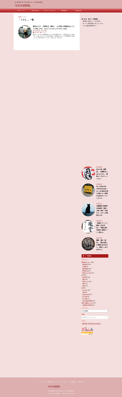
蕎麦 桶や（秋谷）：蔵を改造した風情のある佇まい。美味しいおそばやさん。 (102, 244)
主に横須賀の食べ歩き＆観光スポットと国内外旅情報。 (61, 391)
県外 (83, 283)
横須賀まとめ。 (86, 262)
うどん (44, 32)
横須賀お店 (85, 270)
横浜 (45, 30)
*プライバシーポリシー (50, 10)
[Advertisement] (95, 97)
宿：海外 (84, 298)
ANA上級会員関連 (87, 300)
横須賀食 (84, 264)
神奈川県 (84, 277)
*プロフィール (21, 10)
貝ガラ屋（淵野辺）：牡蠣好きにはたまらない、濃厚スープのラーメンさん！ (102, 174)
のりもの (84, 290)
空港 (83, 292)
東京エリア (85, 281)
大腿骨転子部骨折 (87, 305)
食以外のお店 (86, 294)
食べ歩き (36, 32)
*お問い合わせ (35, 10)
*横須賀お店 (78, 10)
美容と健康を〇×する (88, 303)
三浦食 (84, 266)
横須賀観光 (85, 268)
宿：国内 (84, 296)
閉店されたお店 (86, 273)
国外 (83, 285)
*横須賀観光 (64, 10)
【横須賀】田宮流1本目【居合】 (91, 323)
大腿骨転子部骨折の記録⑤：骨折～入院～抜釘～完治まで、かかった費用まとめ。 (102, 210)
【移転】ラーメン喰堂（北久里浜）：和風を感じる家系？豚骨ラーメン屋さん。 (102, 227)
